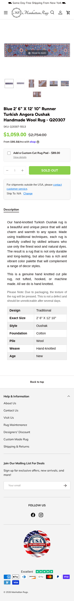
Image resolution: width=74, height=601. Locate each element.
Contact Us (11, 410)
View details (19, 157)
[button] (68, 13)
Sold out (49, 170)
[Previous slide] (7, 48)
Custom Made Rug (16, 439)
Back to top (37, 381)
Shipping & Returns (16, 446)
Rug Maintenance (15, 425)
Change (28, 193)
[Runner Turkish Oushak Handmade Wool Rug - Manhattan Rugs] (9, 83)
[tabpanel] (37, 290)
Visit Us (9, 417)
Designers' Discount (17, 432)
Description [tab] (11, 209)
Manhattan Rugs (19, 592)
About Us (10, 403)
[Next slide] (66, 48)
